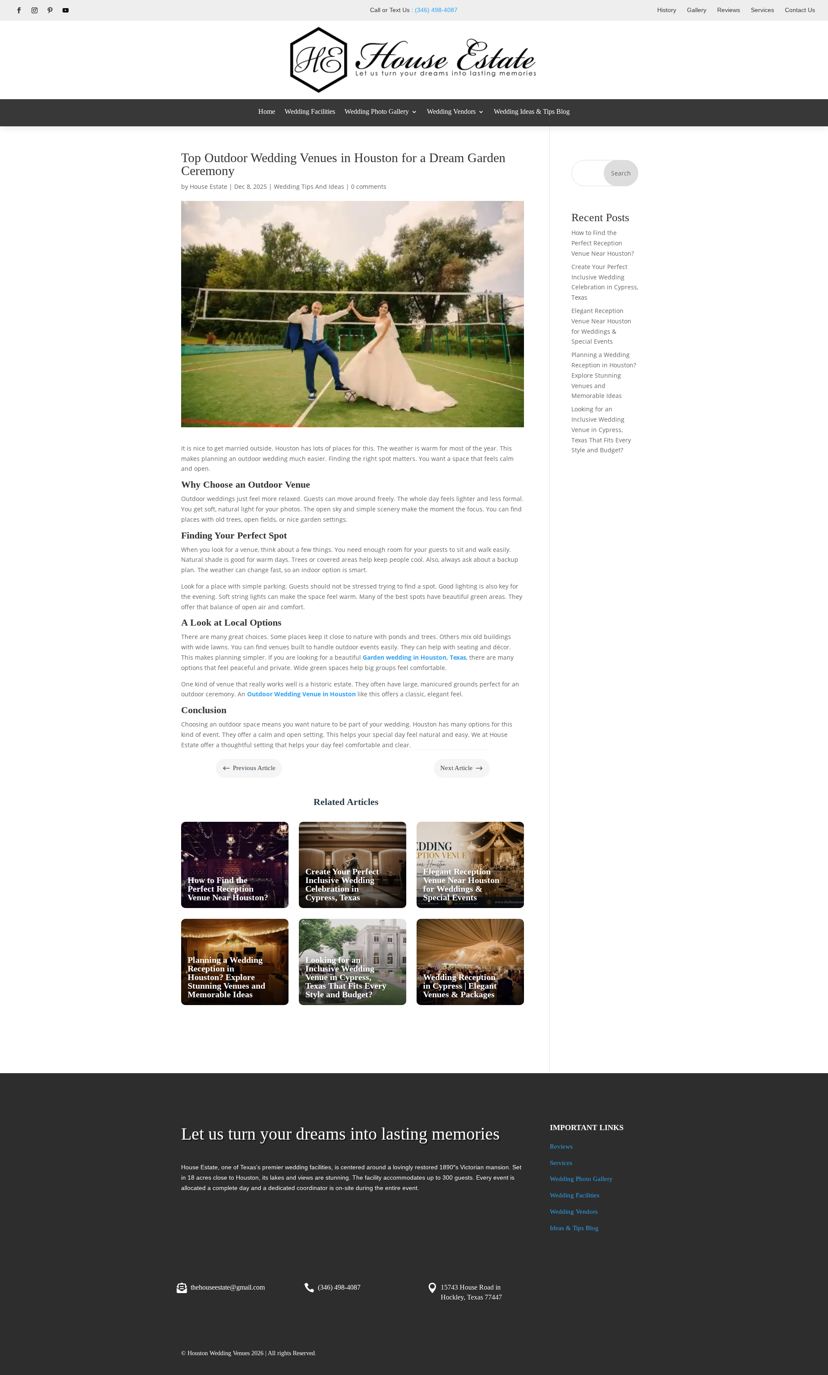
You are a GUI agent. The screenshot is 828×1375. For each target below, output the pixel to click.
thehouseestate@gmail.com (228, 1287)
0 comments (368, 186)
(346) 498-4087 (436, 9)
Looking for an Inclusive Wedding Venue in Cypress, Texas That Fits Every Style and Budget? (601, 429)
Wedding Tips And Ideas (309, 186)
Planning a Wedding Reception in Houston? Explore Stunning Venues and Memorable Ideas (603, 375)
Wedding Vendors (451, 111)
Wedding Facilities (310, 111)
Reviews (728, 9)
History (666, 9)
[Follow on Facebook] (19, 10)
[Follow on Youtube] (66, 10)
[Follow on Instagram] (34, 10)
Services (762, 9)
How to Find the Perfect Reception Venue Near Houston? (602, 243)
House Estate (208, 186)
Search (621, 173)
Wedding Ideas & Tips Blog (532, 111)
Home (266, 111)
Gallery (696, 9)
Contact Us (800, 9)
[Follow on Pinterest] (50, 10)
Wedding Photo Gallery (377, 111)
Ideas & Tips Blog (574, 1228)
